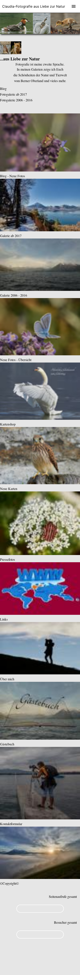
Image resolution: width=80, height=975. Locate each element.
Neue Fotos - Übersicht (15, 359)
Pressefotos (7, 559)
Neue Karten (8, 488)
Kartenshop (8, 424)
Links (4, 619)
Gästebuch (7, 744)
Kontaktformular (11, 824)
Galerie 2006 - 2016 (13, 295)
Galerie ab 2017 (11, 235)
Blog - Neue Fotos (12, 176)
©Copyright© (9, 883)
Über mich (7, 679)
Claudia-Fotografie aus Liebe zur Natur (33, 6)
